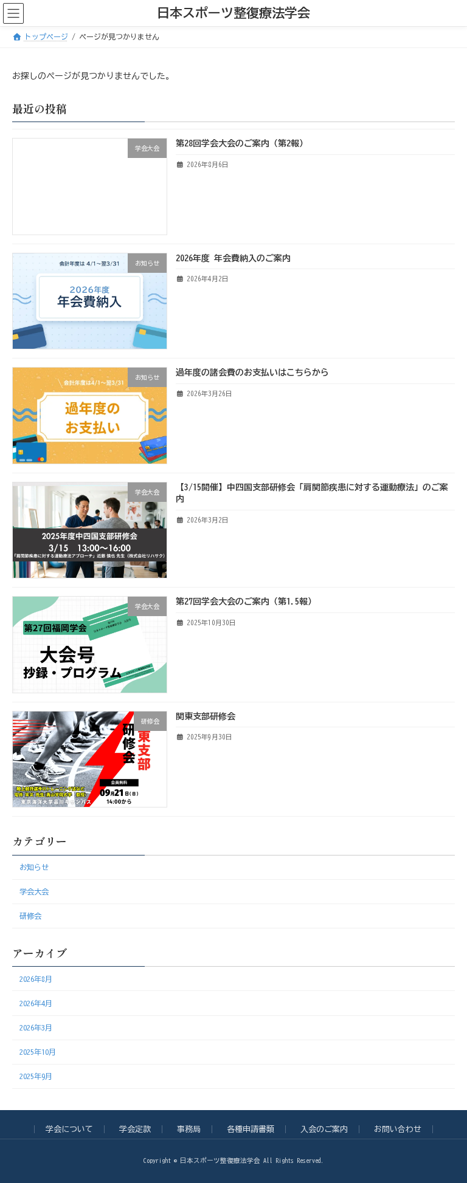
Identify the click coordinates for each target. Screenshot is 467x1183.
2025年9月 (35, 1076)
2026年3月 (35, 1027)
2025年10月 (37, 1051)
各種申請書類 (250, 1129)
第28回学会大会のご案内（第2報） (242, 143)
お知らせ (34, 867)
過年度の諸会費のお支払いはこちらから (252, 372)
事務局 (189, 1129)
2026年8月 (35, 978)
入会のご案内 (324, 1129)
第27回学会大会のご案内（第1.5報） (246, 601)
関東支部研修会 (205, 716)
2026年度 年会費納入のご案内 (233, 258)
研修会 (30, 915)
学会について (69, 1129)
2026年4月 (35, 1003)
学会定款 (135, 1129)
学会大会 (34, 891)
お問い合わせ (397, 1129)
